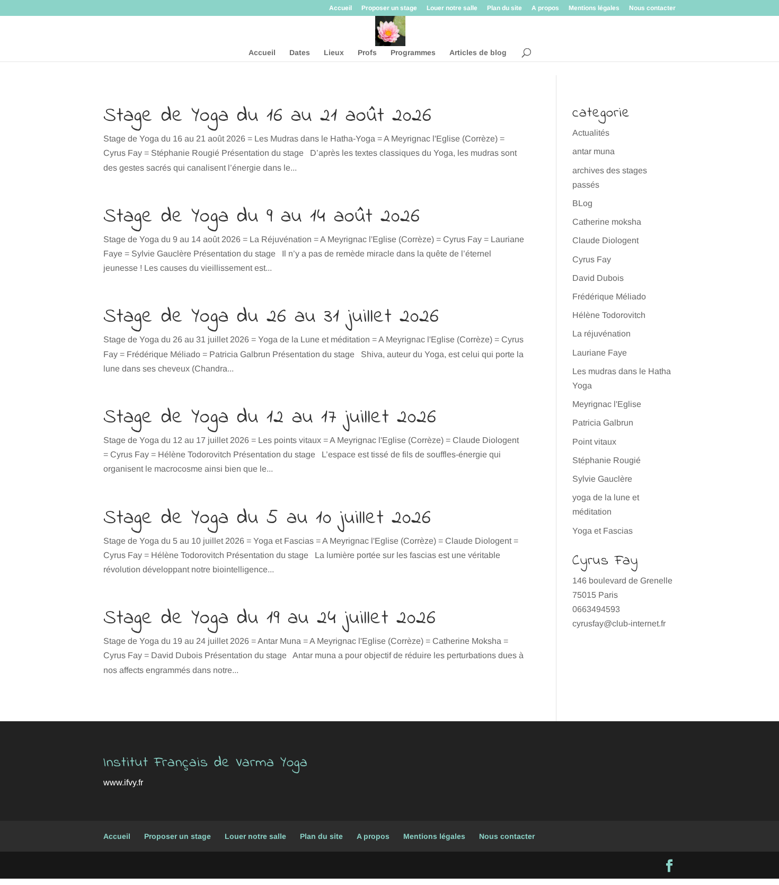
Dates (299, 53)
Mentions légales (594, 8)
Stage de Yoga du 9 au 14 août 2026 (261, 217)
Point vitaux (594, 441)
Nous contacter (652, 8)
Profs (367, 53)
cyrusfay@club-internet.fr (619, 623)
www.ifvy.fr (123, 782)
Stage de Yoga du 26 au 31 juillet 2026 (271, 317)
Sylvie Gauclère (602, 478)
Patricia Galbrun (602, 422)
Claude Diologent (605, 240)
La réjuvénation (601, 333)
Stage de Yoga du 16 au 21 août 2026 (267, 116)
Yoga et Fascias (602, 530)
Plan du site (504, 8)
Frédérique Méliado (609, 296)
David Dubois (598, 277)
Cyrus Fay (591, 259)
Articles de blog (478, 53)
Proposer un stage (389, 8)
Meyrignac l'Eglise (606, 404)
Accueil (340, 8)
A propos (545, 8)
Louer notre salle (452, 8)
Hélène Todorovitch (608, 315)
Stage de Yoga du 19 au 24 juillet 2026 (269, 618)
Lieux (334, 53)
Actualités (590, 132)
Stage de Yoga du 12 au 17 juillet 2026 (270, 417)
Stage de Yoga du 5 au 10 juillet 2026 (267, 518)
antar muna (593, 151)
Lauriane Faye (599, 352)
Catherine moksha (606, 221)
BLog (582, 203)
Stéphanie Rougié (606, 460)
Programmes (413, 53)
